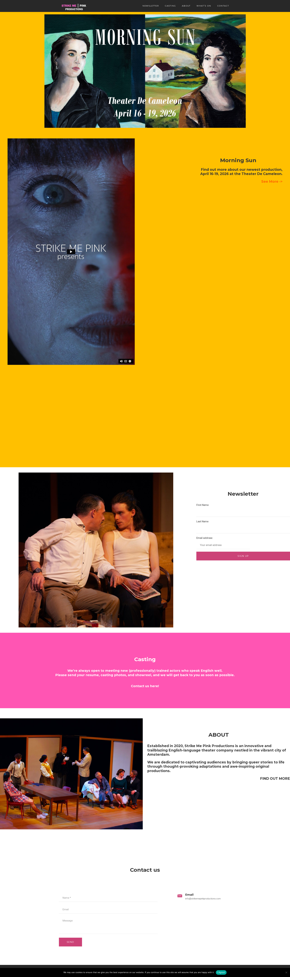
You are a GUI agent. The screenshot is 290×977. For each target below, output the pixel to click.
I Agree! (221, 972)
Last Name (202, 521)
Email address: (204, 537)
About (186, 6)
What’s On (204, 6)
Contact (223, 6)
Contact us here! (145, 686)
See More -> (271, 181)
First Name (202, 504)
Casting (170, 6)
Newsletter (150, 6)
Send (70, 942)
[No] (286, 972)
